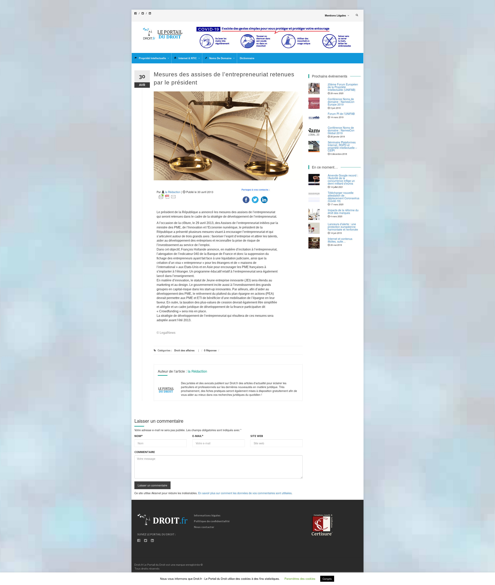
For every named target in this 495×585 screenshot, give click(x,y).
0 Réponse (210, 350)
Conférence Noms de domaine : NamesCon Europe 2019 (341, 101)
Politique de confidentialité (212, 521)
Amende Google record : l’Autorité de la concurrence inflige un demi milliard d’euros (343, 179)
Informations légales (207, 515)
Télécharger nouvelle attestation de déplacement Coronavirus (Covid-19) (343, 197)
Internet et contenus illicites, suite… (340, 240)
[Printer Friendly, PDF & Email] (167, 196)
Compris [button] (327, 579)
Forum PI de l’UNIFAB (341, 114)
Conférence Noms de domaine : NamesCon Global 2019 (341, 130)
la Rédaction (172, 192)
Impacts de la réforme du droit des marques (343, 211)
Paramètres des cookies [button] (299, 578)
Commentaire (144, 452)
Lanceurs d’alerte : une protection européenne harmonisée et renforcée (343, 226)
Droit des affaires (184, 350)
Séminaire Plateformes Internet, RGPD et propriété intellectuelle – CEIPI (342, 146)
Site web (256, 436)
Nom (138, 436)
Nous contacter (204, 527)
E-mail (197, 436)
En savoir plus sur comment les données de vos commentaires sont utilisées (245, 493)
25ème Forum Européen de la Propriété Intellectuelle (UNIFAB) (343, 87)
